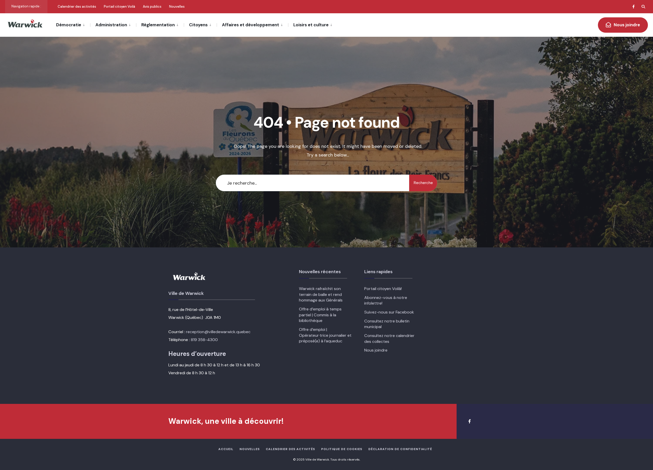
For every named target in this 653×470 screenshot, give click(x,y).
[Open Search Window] (643, 6)
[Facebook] (634, 6)
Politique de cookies (341, 449)
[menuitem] (73, 24)
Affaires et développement (250, 25)
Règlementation (158, 25)
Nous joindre (626, 25)
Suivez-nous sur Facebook (389, 312)
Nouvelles (177, 6)
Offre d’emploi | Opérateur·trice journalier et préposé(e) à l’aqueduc (325, 335)
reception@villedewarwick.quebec (218, 331)
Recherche (423, 182)
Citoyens (198, 25)
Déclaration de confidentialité (400, 449)
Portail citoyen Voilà (119, 6)
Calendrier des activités (77, 6)
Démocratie (68, 25)
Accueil (225, 449)
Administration (111, 25)
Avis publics (152, 6)
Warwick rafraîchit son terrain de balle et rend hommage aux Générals (321, 294)
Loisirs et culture (311, 25)
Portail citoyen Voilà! (383, 288)
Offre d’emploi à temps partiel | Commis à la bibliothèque (320, 314)
